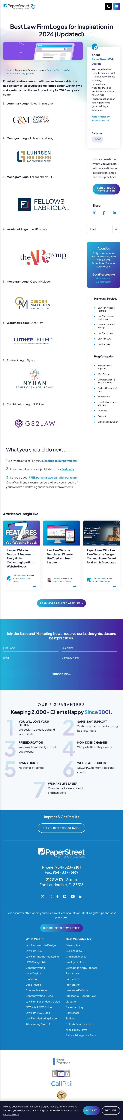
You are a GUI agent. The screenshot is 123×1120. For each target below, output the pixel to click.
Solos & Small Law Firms (80, 1024)
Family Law (72, 973)
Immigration (73, 984)
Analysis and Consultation (103, 279)
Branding (31, 979)
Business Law (74, 950)
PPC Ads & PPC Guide (39, 1007)
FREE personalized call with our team (53, 477)
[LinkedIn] (80, 897)
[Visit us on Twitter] (94, 213)
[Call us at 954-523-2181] (108, 6)
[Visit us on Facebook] (104, 213)
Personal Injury (74, 1007)
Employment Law (76, 962)
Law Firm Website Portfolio (106, 309)
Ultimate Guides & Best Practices (106, 381)
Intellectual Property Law (81, 995)
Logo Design (33, 973)
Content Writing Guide (39, 995)
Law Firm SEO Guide (38, 1012)
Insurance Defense (77, 990)
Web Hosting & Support (105, 367)
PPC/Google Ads (36, 962)
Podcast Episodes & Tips (107, 389)
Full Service (73, 979)
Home (9, 70)
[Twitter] (42, 897)
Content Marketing (37, 990)
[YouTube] (73, 897)
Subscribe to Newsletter (106, 189)
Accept (91, 1110)
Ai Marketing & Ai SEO (38, 1024)
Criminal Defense (76, 956)
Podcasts (68, 469)
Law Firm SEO (104, 338)
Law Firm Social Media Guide (43, 1001)
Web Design (29, 70)
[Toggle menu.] (116, 6)
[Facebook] (57, 897)
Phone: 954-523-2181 (61, 867)
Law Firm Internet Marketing (106, 317)
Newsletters (104, 396)
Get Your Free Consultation (61, 828)
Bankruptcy (73, 945)
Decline (111, 1110)
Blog (17, 70)
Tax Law (70, 1018)
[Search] (116, 229)
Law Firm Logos (105, 333)
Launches (102, 410)
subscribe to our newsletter (59, 460)
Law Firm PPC (104, 344)
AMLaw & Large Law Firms (81, 1035)
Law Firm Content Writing (106, 326)
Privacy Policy (11, 1114)
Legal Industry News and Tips (107, 403)
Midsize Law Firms (76, 1029)
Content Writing (35, 967)
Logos (41, 70)
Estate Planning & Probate (81, 967)
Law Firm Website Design (41, 945)
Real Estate (72, 1012)
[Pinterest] (64, 897)
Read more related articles (60, 603)
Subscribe (60, 674)
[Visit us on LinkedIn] (114, 213)
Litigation (71, 1001)
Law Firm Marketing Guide (41, 1018)
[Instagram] (50, 897)
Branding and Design (108, 421)
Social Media (33, 984)
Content (102, 416)
